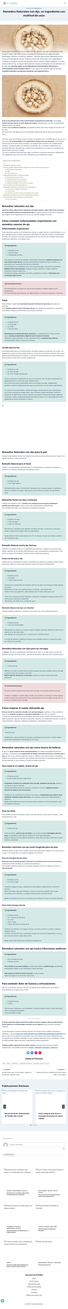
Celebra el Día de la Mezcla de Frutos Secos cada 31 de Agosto (51, 1072)
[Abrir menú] (64, 3)
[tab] (30, 1125)
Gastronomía (42, 1190)
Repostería (53, 1226)
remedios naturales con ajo (41, 1063)
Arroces (9, 1190)
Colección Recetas (34, 1284)
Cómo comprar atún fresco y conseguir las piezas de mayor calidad (50, 1116)
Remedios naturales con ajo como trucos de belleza (20, 187)
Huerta (9, 1262)
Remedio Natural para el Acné (15, 177)
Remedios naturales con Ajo (12, 165)
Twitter (31, 1047)
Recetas (24, 1190)
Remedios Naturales (26, 1063)
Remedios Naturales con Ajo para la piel (16, 175)
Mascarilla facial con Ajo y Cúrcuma (16, 179)
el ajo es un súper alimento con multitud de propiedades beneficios (38, 1034)
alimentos (15, 1063)
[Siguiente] (63, 1107)
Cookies (34, 1289)
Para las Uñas (11, 191)
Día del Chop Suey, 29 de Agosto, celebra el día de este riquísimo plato (16, 1072)
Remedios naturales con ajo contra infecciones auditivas (21, 195)
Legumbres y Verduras (14, 1226)
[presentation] (17, 1100)
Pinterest (54, 1047)
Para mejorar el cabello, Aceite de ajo (17, 189)
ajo (4, 1063)
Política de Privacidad (34, 1287)
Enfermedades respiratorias (14, 169)
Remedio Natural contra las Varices (16, 181)
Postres (40, 1226)
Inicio (34, 1278)
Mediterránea (17, 1190)
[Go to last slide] (4, 1107)
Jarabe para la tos (12, 173)
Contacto (34, 1292)
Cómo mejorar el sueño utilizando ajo (15, 185)
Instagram (45, 1047)
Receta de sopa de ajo (44, 1265)
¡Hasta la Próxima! (12, 199)
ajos (8, 1063)
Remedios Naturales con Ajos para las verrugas (20, 183)
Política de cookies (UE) (34, 1295)
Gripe (8, 171)
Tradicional (57, 1262)
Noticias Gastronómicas (34, 8)
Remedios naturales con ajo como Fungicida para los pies (22, 193)
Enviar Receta (34, 1281)
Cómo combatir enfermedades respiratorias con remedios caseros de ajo (26, 167)
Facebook (38, 1047)
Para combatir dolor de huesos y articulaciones (18, 197)
